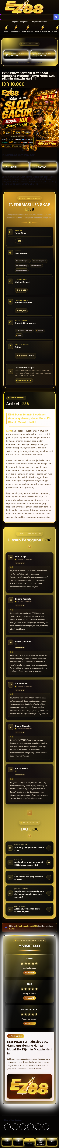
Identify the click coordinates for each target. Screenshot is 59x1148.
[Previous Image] (2, 118)
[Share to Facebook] (15, 1126)
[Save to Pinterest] (30, 1126)
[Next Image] (57, 118)
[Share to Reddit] (38, 1126)
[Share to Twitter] (7, 1126)
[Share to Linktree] (22, 1126)
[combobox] (27, 17)
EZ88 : (9, 430)
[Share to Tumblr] (46, 1126)
